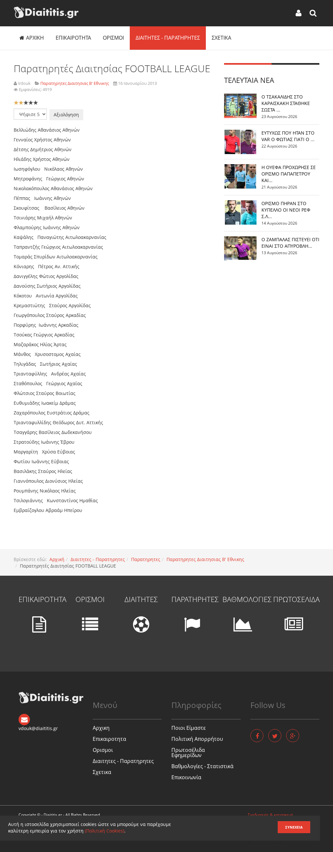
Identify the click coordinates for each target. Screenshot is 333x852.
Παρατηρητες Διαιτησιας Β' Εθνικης (205, 559)
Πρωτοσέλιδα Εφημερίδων (188, 752)
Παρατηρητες (145, 559)
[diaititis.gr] (46, 12)
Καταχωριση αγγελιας (267, 842)
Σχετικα (221, 37)
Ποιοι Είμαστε (188, 727)
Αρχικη (35, 37)
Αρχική (56, 559)
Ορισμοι (113, 37)
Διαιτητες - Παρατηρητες (168, 37)
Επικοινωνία (186, 777)
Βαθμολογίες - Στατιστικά (202, 766)
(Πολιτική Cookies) (104, 831)
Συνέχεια (294, 827)
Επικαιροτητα (73, 37)
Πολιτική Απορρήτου (197, 738)
